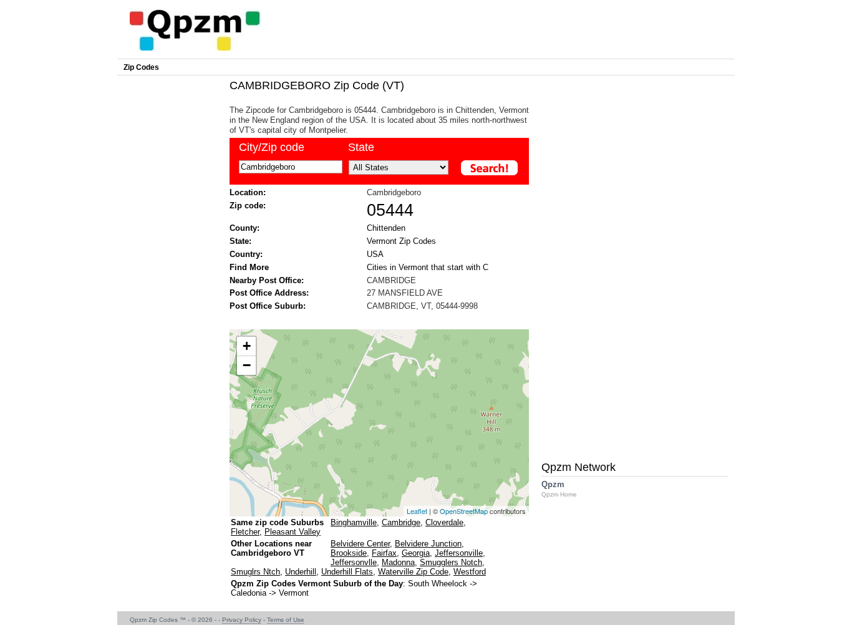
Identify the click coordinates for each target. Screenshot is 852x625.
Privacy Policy (241, 619)
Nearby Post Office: (267, 280)
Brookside (349, 553)
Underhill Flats (347, 571)
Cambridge (401, 522)
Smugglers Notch (451, 562)
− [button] (247, 365)
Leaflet (417, 511)
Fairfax (384, 553)
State (361, 147)
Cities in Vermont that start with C (427, 267)
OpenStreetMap (464, 511)
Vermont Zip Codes (401, 241)
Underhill (300, 571)
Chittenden (386, 228)
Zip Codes (141, 67)
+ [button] (247, 346)
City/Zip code (271, 147)
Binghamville (354, 522)
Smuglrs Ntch (255, 571)
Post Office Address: (269, 293)
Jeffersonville (459, 553)
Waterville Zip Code (413, 571)
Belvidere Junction (428, 543)
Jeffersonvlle (354, 562)
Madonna (398, 562)
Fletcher (245, 531)
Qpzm (559, 489)
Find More (249, 267)
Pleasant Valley (292, 531)
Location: (248, 192)
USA (375, 254)
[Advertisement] (373, 319)
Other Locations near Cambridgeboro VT (271, 548)
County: (244, 228)
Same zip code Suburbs (277, 522)
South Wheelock (437, 583)
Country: (246, 254)
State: (240, 241)
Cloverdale (444, 522)
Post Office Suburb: (268, 306)
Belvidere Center (360, 543)
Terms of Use (285, 619)
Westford (469, 571)
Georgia (416, 553)
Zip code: (248, 205)
